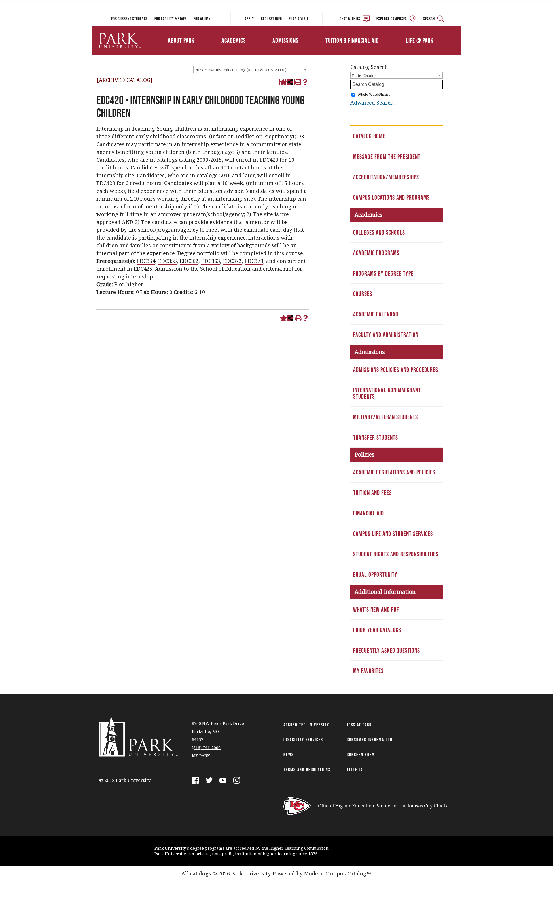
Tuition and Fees (372, 492)
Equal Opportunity (375, 574)
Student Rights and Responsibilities (395, 554)
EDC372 (232, 260)
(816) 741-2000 (206, 747)
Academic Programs (376, 252)
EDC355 (167, 260)
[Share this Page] (290, 82)
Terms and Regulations (307, 769)
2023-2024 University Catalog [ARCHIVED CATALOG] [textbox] (241, 69)
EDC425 (143, 268)
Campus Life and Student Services (393, 533)
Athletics (394, 32)
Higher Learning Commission (299, 848)
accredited (243, 848)
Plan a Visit (298, 18)
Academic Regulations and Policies (394, 472)
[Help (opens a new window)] (305, 82)
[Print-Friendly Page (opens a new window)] (297, 82)
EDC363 (210, 260)
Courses (362, 293)
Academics (233, 40)
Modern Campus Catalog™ (337, 873)
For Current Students (129, 18)
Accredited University (306, 724)
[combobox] (250, 69)
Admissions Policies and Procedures (395, 369)
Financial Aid (368, 513)
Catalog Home (369, 136)
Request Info (271, 18)
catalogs (200, 873)
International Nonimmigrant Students (387, 393)
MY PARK (201, 755)
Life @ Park (419, 40)
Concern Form (361, 754)
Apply (249, 18)
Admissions (285, 40)
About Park (181, 40)
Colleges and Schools (379, 232)
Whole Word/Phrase (374, 94)
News (288, 754)
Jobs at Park (359, 724)
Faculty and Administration (385, 334)
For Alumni (203, 18)
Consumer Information (370, 739)
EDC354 (146, 260)
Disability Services (303, 739)
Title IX (355, 769)
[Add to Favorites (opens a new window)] (282, 82)
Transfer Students (375, 437)
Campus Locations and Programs (391, 197)
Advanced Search (372, 102)
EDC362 (189, 260)
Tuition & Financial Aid (352, 40)
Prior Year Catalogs (377, 629)
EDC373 (254, 260)
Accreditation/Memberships (386, 177)
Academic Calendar (375, 314)
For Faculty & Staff (170, 18)
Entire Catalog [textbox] (364, 75)
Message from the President (387, 156)
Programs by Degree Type (383, 273)
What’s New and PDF (376, 609)
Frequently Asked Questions (386, 650)
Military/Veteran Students (385, 416)
